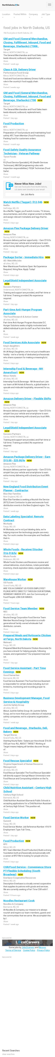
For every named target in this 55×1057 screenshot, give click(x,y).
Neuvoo (42, 947)
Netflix (6, 205)
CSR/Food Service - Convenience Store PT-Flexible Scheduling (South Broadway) (27, 871)
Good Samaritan (11, 675)
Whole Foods (9, 556)
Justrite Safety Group (13, 705)
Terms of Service (13, 950)
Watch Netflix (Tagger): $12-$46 (22, 202)
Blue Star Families (12, 494)
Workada (7, 524)
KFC (5, 127)
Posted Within (20, 14)
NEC (5, 612)
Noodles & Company (13, 904)
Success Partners (12, 287)
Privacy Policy (43, 950)
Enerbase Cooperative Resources (19, 878)
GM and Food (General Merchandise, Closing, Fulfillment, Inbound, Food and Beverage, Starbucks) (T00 (27, 96)
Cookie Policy (29, 950)
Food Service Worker (16, 817)
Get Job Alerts (27, 194)
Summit (7, 821)
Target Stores (10, 735)
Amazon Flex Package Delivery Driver (25, 228)
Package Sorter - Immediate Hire (23, 257)
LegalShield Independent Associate (24, 280)
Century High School (13, 795)
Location (6, 14)
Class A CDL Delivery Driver (19, 69)
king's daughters (11, 346)
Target (6, 49)
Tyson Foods (9, 157)
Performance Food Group (15, 73)
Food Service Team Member (20, 608)
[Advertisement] (24, 1002)
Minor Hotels (9, 376)
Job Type (45, 14)
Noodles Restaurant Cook (19, 900)
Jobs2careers (28, 947)
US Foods (8, 582)
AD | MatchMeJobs (12, 260)
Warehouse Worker (14, 579)
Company (33, 14)
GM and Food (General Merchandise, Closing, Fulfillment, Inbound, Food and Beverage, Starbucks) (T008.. (27, 42)
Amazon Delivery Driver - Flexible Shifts (27, 398)
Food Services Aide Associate (21, 342)
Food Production (13, 123)
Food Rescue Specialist (17, 760)
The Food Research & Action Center (20, 317)
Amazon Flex (9, 234)
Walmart (7, 642)
